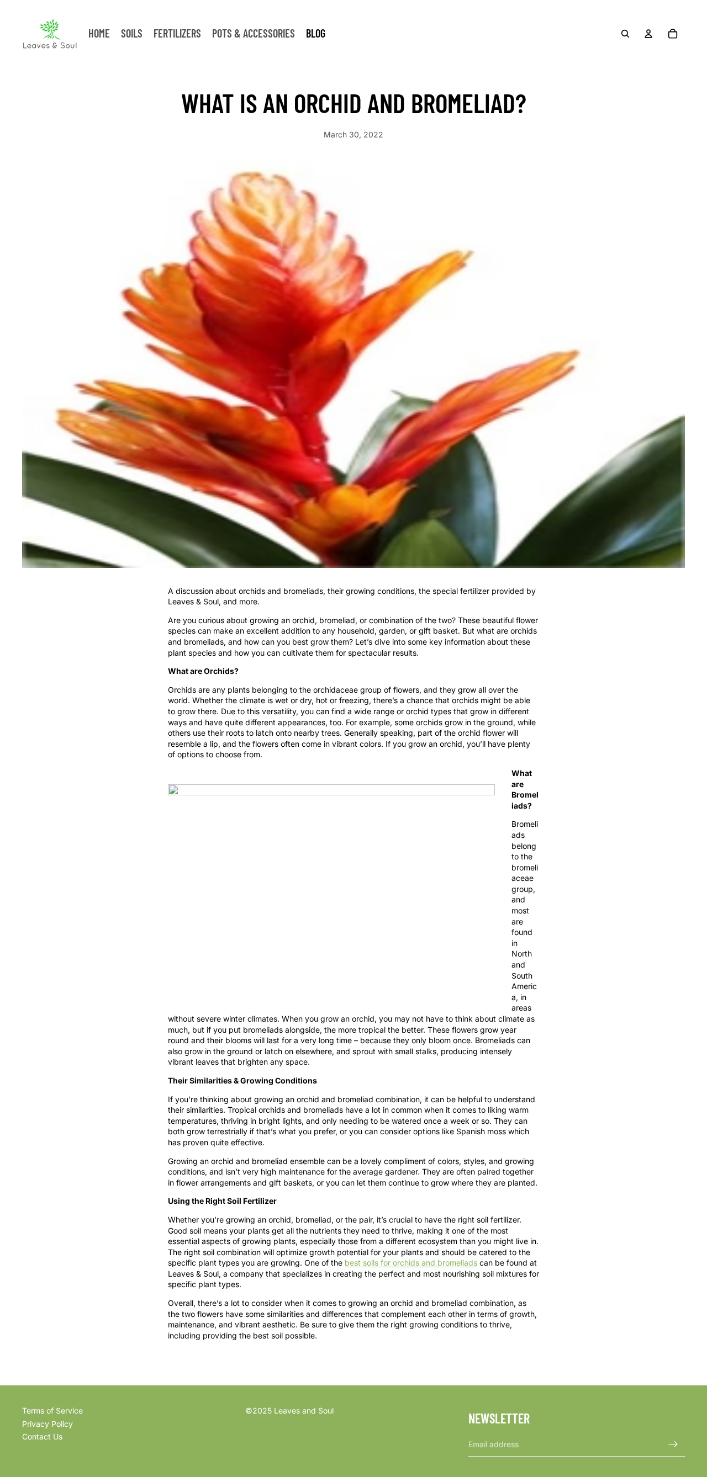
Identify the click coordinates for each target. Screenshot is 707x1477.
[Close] (421, 654)
